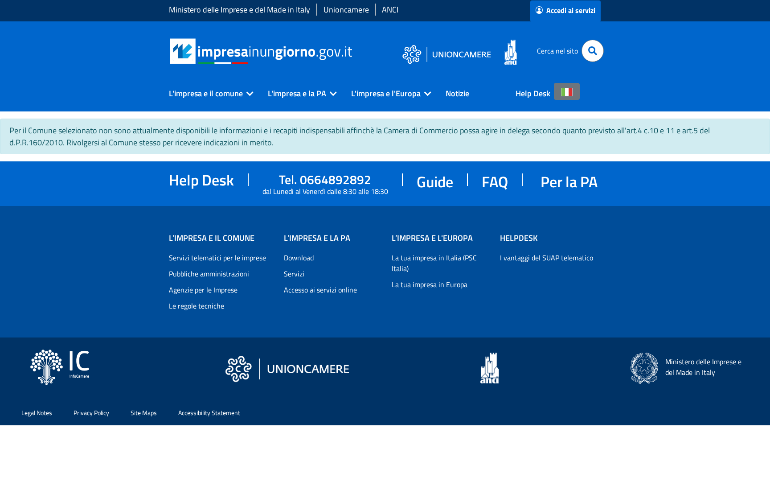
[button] (207, 93)
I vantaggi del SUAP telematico (546, 257)
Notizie (457, 93)
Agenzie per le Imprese (203, 289)
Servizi (294, 273)
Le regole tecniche (196, 305)
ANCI (390, 10)
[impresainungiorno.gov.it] (355, 51)
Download (299, 257)
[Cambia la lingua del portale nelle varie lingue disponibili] (567, 91)
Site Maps (144, 412)
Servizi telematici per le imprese (217, 257)
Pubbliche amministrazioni (209, 273)
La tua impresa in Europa (429, 284)
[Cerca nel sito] (593, 51)
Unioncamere (346, 10)
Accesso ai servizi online (320, 289)
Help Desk (533, 93)
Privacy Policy (91, 412)
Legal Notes (36, 412)
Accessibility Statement (209, 412)
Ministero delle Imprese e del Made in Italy (239, 10)
